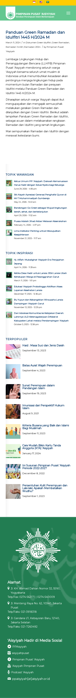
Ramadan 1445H (14, 47)
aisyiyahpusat (20, 653)
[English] (40, 2)
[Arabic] (47, 2)
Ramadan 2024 (32, 47)
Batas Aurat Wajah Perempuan (42, 365)
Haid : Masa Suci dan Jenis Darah (43, 345)
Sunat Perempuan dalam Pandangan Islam (38, 387)
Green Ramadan (60, 42)
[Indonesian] (34, 2)
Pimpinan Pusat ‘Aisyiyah (28, 659)
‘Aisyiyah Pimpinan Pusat (28, 666)
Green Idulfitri (44, 42)
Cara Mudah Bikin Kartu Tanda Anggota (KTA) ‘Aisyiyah (41, 447)
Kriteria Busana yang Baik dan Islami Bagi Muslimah (45, 427)
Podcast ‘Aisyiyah (22, 672)
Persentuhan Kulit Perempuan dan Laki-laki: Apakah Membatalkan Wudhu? (44, 488)
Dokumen (31, 42)
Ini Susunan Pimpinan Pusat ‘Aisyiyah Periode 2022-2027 (46, 467)
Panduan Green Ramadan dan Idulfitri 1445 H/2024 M (35, 34)
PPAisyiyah (19, 646)
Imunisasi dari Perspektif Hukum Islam (43, 407)
